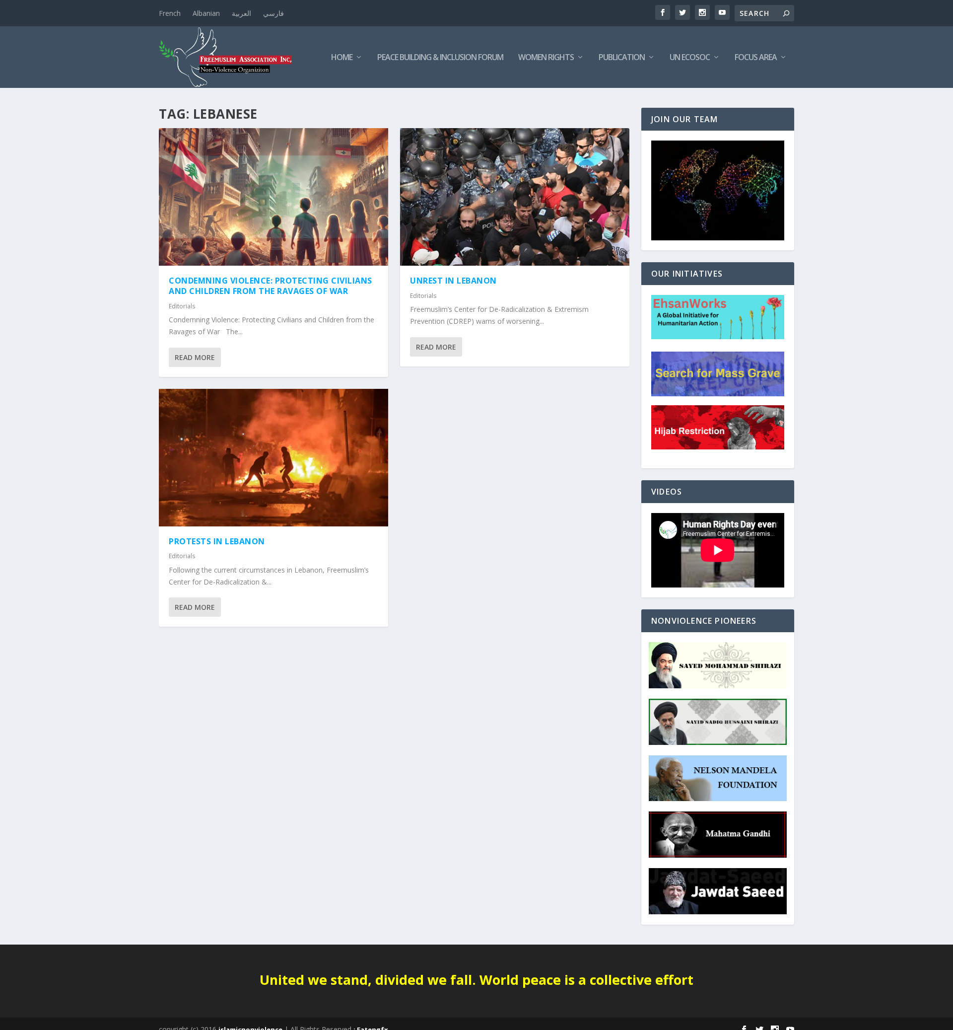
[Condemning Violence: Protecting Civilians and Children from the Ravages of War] (273, 197)
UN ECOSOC (690, 58)
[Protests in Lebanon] (273, 457)
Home (341, 58)
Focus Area (756, 58)
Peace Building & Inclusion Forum (440, 58)
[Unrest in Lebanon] (514, 197)
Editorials (182, 306)
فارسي (273, 13)
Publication (622, 58)
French (170, 13)
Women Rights (546, 58)
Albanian (206, 13)
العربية (241, 13)
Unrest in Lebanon (453, 280)
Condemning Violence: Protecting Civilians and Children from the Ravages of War (270, 285)
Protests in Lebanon (217, 541)
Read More (195, 357)
